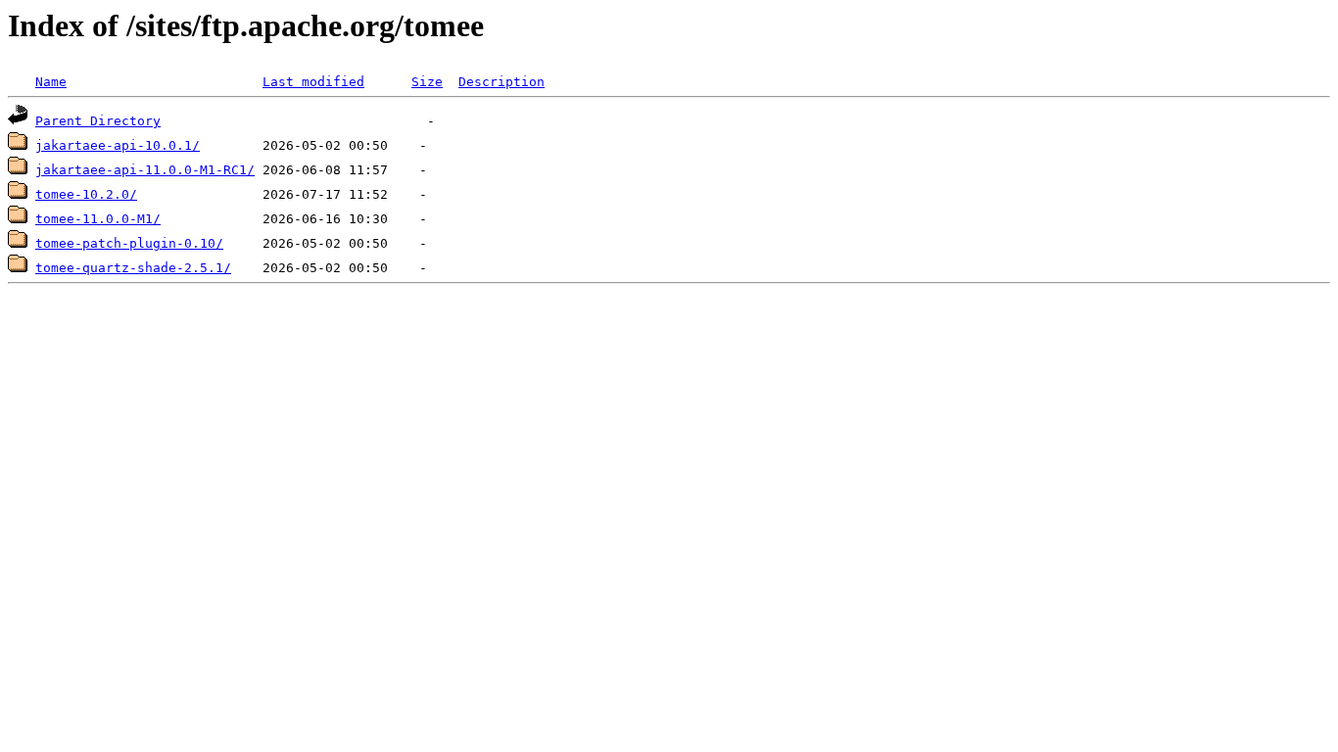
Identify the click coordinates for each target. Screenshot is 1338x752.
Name (51, 81)
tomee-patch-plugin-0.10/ (129, 243)
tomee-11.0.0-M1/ (98, 219)
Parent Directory (98, 121)
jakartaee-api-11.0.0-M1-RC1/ (145, 170)
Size (427, 81)
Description (501, 81)
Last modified (313, 81)
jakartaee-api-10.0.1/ (117, 145)
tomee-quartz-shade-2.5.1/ (133, 267)
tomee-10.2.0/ (86, 194)
